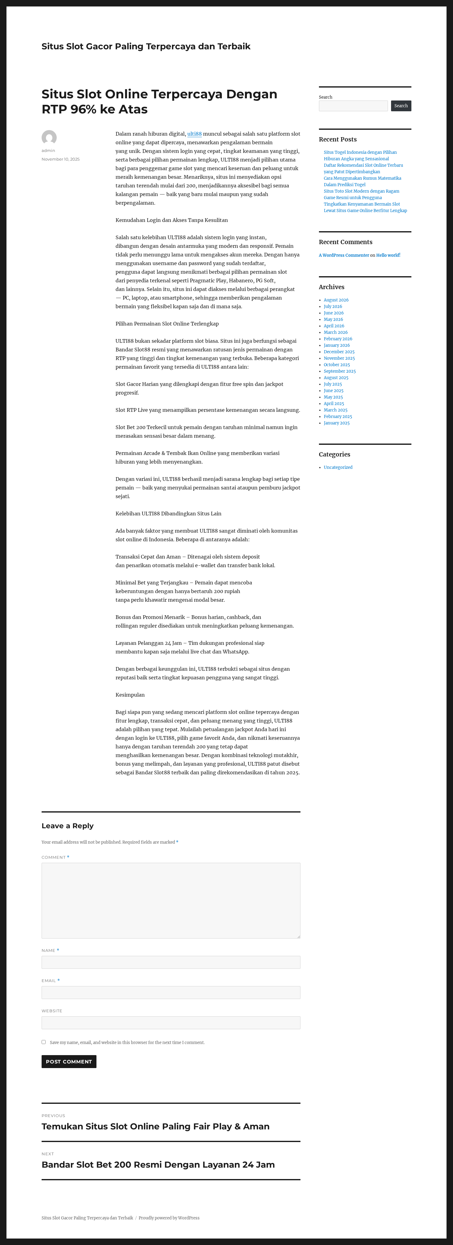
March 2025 (336, 410)
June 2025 (334, 390)
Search (326, 97)
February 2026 (338, 339)
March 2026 (336, 332)
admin (48, 150)
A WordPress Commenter (344, 255)
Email (51, 980)
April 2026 (334, 326)
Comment (56, 857)
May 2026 (333, 319)
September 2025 (340, 371)
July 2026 (333, 306)
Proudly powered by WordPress (169, 1218)
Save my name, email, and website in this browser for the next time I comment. (127, 1042)
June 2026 (334, 313)
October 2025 (337, 364)
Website (52, 1010)
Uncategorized (338, 467)
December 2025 (339, 351)
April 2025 (334, 403)
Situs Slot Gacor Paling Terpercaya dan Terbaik (146, 46)
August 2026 (336, 300)
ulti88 (194, 134)
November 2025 (339, 358)
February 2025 (338, 416)
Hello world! (388, 255)
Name (50, 950)
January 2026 (337, 345)
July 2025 (333, 384)
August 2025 (336, 377)
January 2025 (337, 423)
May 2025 (333, 397)
